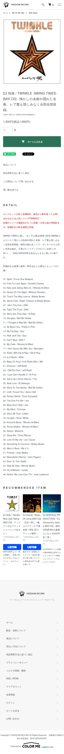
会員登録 (10, 694)
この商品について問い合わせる (18, 181)
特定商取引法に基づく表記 (16, 172)
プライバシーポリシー (17, 662)
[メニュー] (59, 4)
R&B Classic (33, 13)
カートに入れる (35, 141)
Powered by (16, 746)
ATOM (15, 678)
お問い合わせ (12, 718)
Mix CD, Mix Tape (18, 13)
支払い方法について (16, 646)
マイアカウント (13, 686)
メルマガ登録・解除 (16, 670)
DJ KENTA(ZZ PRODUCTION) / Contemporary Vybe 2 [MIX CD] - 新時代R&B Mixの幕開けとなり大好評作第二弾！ (51, 526)
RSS (8, 678)
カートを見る (12, 710)
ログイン (10, 702)
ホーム (5, 13)
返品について (9, 164)
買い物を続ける (10, 189)
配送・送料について (16, 630)
